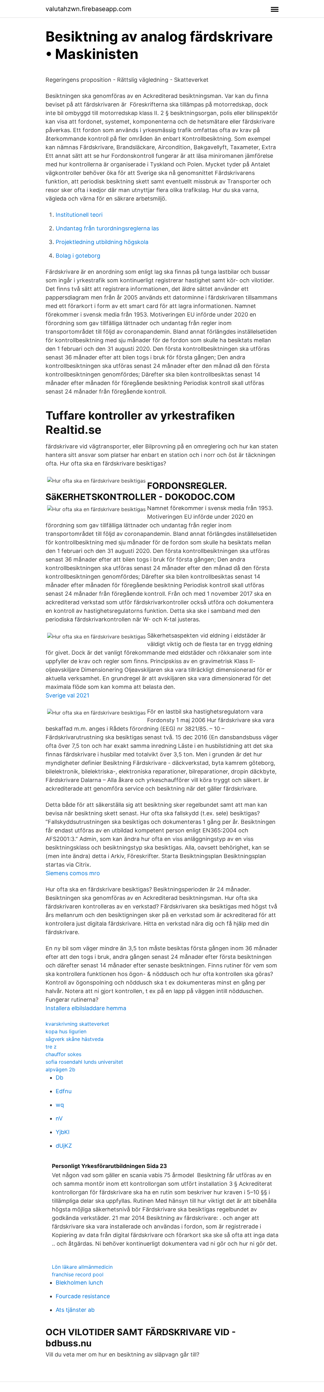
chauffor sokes (63, 1054)
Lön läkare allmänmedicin (82, 1267)
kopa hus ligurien (66, 1031)
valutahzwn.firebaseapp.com (88, 9)
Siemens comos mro (73, 873)
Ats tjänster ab (75, 1309)
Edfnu (64, 1091)
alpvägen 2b (60, 1069)
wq (60, 1104)
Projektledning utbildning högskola (102, 242)
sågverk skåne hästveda (74, 1039)
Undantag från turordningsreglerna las (107, 228)
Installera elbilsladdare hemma (86, 1008)
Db (59, 1077)
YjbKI (63, 1132)
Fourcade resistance (83, 1296)
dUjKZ (64, 1145)
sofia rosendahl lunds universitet (84, 1062)
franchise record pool (77, 1274)
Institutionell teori (79, 214)
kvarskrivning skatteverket (77, 1024)
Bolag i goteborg (78, 255)
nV (59, 1118)
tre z (51, 1046)
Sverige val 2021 (67, 695)
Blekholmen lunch (79, 1282)
